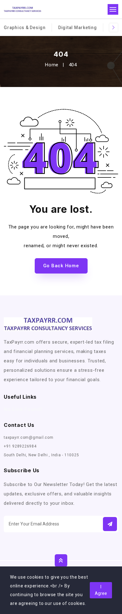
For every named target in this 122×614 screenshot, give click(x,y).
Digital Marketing (77, 27)
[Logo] (22, 10)
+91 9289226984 (20, 446)
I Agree (101, 590)
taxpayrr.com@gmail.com (28, 437)
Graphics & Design (25, 27)
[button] (110, 524)
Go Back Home (61, 266)
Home (51, 65)
